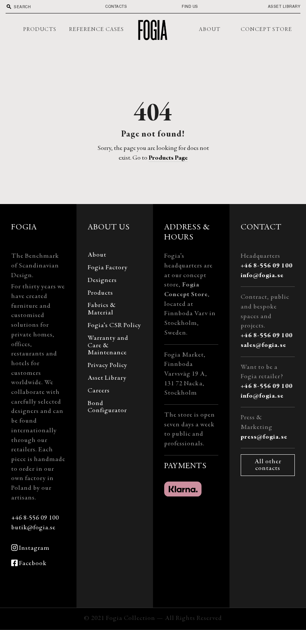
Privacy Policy (107, 365)
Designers (102, 280)
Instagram (34, 548)
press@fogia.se (264, 437)
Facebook (33, 563)
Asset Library (284, 6)
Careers (99, 391)
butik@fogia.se (33, 527)
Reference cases (96, 29)
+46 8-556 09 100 (35, 518)
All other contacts (268, 465)
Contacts (116, 6)
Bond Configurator (107, 407)
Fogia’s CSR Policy (114, 325)
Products (39, 29)
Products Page (168, 158)
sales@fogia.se (263, 345)
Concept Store (266, 29)
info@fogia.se (262, 275)
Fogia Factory (108, 267)
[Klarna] (183, 489)
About (210, 29)
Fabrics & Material (102, 309)
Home (153, 29)
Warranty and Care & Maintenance (108, 346)
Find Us (190, 6)
